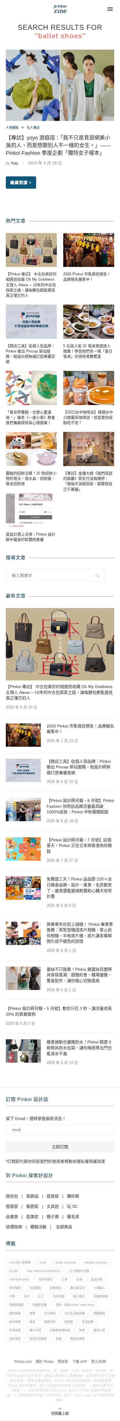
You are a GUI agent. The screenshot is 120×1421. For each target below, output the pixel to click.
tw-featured (19, 1279)
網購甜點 (99, 1313)
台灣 (79, 1279)
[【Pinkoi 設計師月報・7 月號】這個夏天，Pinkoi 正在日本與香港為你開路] (23, 849)
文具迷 (53, 1206)
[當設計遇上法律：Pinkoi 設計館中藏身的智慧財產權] (31, 510)
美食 (32, 1321)
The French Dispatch (43, 1271)
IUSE (42, 1262)
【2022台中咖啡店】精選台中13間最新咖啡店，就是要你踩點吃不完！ (88, 417)
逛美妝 (32, 1216)
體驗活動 (38, 1226)
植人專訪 (79, 1296)
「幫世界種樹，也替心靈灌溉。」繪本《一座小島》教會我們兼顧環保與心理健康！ (30, 417)
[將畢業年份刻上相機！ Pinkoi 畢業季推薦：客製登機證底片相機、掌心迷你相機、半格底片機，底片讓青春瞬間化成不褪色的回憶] (23, 933)
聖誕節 (68, 1321)
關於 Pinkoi (45, 1362)
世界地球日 (45, 1279)
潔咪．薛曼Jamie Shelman (75, 1305)
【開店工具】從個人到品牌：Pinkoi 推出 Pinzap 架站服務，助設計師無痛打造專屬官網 (30, 354)
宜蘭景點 (55, 1288)
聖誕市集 (50, 1321)
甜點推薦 (15, 1313)
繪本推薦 (15, 1321)
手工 (41, 1296)
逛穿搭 (53, 1196)
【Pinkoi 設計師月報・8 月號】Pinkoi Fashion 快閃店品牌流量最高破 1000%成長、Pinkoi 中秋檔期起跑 (80, 806)
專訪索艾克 (77, 1288)
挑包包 (12, 1196)
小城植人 (99, 1288)
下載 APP (79, 1362)
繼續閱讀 (19, 182)
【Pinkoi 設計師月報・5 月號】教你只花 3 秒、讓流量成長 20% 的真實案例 (59, 1011)
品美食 (12, 1216)
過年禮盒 (15, 1338)
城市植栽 (15, 1288)
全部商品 (64, 1226)
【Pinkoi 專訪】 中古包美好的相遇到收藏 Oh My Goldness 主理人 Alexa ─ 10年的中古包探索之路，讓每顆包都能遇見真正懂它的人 (31, 285)
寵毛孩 (73, 1216)
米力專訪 (50, 1313)
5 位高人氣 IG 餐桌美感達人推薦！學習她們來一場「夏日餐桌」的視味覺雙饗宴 (87, 351)
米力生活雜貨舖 (74, 1313)
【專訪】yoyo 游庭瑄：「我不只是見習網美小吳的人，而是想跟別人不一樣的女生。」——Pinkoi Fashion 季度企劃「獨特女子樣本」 (58, 145)
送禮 (82, 1330)
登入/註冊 (98, 1362)
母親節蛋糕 (39, 1305)
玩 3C (72, 1206)
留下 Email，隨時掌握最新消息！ (36, 1118)
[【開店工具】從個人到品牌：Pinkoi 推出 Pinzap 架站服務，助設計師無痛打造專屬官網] (31, 322)
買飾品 (32, 1196)
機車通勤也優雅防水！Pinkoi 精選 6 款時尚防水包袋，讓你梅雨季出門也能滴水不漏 (79, 1048)
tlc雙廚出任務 (79, 1271)
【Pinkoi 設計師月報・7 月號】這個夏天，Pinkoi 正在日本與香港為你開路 (79, 846)
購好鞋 (73, 1196)
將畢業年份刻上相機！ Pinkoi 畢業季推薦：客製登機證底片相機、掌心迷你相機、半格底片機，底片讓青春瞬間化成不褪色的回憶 (80, 933)
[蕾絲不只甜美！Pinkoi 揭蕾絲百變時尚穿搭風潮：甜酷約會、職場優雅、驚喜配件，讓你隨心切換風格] (23, 978)
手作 (26, 1296)
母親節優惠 (100, 1296)
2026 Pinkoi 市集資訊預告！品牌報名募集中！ (87, 277)
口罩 (65, 1279)
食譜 (58, 1338)
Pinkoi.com (23, 1362)
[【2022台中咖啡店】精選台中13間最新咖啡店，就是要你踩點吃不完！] (88, 388)
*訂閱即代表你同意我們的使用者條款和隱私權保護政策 (55, 1161)
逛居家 (12, 1206)
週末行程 (99, 1330)
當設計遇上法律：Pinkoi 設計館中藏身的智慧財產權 (30, 537)
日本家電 (58, 1296)
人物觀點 (12, 127)
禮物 (32, 1313)
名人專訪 (33, 127)
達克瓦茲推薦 (38, 1338)
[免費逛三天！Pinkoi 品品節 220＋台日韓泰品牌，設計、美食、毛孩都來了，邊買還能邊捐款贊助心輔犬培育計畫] (23, 888)
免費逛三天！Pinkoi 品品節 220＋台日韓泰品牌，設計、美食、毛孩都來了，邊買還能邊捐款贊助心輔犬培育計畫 (79, 888)
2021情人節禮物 (20, 1262)
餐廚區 (32, 1206)
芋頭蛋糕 (15, 1330)
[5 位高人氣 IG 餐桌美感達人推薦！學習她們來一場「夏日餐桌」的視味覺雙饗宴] (88, 322)
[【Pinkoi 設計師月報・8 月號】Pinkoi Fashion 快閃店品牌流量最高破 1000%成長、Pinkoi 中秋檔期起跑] (23, 809)
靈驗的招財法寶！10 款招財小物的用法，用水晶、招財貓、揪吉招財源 (31, 478)
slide (13, 1271)
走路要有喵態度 (60, 1330)
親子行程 (35, 1330)
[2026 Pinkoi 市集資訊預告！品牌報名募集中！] (88, 250)
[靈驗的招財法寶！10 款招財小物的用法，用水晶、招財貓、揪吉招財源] (31, 449)
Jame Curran (65, 1262)
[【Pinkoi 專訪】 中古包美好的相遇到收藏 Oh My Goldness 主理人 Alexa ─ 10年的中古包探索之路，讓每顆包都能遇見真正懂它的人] (31, 250)
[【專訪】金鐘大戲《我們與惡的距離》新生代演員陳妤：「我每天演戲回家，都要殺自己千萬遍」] (88, 449)
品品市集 (97, 1279)
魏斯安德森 (77, 1338)
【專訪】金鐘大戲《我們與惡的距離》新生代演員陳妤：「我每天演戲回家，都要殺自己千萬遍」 (87, 481)
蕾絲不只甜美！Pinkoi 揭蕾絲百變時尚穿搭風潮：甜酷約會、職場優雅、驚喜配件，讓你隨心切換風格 (79, 975)
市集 (12, 1296)
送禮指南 (14, 1226)
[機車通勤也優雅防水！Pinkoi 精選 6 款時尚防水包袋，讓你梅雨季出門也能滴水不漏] (23, 1051)
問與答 (63, 1362)
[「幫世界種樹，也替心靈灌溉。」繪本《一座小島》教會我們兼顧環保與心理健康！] (31, 388)
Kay (14, 163)
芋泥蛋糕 (87, 1321)
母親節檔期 (16, 1305)
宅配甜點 (35, 1288)
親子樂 (53, 1216)
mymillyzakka (96, 1262)
